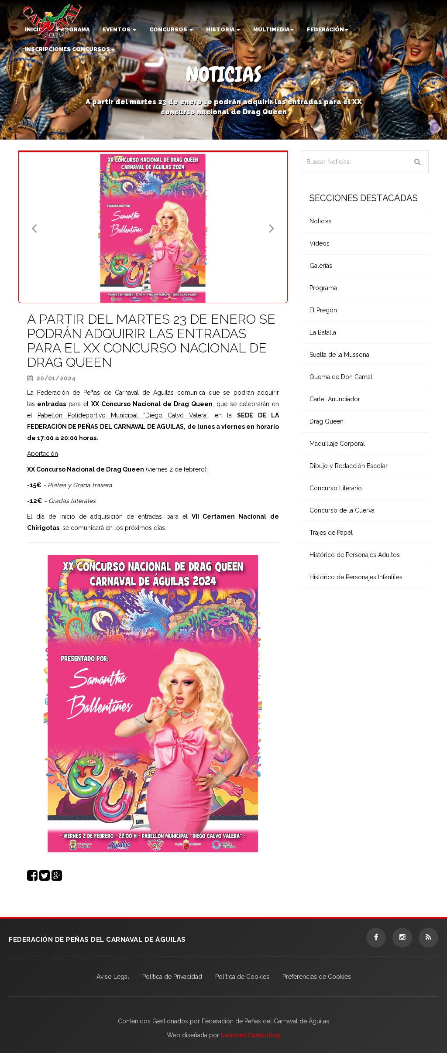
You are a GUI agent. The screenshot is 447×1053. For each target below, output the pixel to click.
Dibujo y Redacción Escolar (348, 465)
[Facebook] (376, 937)
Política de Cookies (242, 976)
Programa (323, 287)
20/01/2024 (55, 378)
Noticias (320, 221)
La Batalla (322, 332)
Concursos (169, 29)
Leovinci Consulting (250, 1035)
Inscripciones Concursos (67, 49)
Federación (325, 29)
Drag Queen (326, 421)
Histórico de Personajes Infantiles (355, 577)
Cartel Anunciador (334, 399)
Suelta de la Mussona (339, 354)
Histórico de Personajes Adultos (354, 554)
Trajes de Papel (331, 532)
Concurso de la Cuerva (342, 510)
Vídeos (319, 243)
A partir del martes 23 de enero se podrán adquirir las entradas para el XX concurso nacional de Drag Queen (151, 340)
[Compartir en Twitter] (44, 877)
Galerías (320, 265)
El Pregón (323, 310)
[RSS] (428, 937)
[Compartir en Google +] (57, 877)
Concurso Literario (335, 488)
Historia (221, 29)
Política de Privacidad (172, 976)
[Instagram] (402, 937)
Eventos (117, 29)
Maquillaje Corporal (337, 443)
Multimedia (271, 29)
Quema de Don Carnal (340, 376)
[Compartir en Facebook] (32, 877)
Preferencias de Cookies (316, 976)
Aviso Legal (112, 976)
